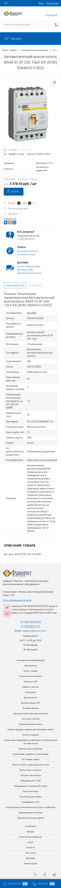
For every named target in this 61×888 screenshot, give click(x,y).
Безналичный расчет (27, 251)
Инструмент (30, 692)
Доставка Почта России (29, 273)
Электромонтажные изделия (30, 818)
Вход (41, 3)
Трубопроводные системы (30, 812)
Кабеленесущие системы (30, 724)
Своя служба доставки (28, 266)
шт (34, 203)
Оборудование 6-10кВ (30, 781)
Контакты (30, 847)
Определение (51, 15)
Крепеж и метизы (30, 687)
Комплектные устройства (31, 749)
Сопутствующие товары (31, 796)
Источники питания (31, 719)
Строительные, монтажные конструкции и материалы (31, 807)
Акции (30, 842)
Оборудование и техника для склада (30, 786)
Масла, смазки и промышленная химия (30, 765)
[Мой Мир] (14, 222)
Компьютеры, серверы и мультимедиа (30, 754)
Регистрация (52, 3)
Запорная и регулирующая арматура (31, 713)
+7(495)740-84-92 (26, 239)
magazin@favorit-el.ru (34, 630)
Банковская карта (26, 254)
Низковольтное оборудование (30, 660)
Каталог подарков (30, 735)
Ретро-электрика (30, 791)
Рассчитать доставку (18, 208)
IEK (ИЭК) (32, 313)
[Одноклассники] (10, 222)
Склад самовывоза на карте (17, 600)
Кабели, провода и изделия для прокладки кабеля (30, 729)
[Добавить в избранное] (54, 82)
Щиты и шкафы (30, 671)
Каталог (16, 38)
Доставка (30, 858)
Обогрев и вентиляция (30, 775)
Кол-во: (11, 203)
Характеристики (15, 285)
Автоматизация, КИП (30, 703)
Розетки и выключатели (30, 676)
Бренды (30, 831)
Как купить (30, 853)
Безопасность (30, 697)
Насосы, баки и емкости (30, 770)
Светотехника (30, 665)
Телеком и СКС (31, 681)
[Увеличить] (30, 113)
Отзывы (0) (35, 285)
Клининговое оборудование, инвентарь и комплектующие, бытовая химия (30, 742)
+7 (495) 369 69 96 (30, 621)
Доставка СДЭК (25, 269)
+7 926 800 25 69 (30, 626)
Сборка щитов (30, 863)
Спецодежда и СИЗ (30, 802)
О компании (30, 826)
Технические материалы (30, 837)
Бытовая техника (30, 708)
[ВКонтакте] (6, 222)
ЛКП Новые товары (30, 759)
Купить (15, 191)
